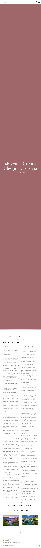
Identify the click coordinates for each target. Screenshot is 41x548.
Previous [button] (3, 522)
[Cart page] (35, 2)
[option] (11, 520)
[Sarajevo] (11, 520)
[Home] (5, 2)
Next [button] (38, 522)
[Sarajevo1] (30, 520)
